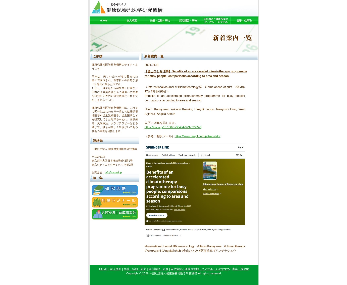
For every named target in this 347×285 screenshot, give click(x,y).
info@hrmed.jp (113, 172)
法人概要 (115, 269)
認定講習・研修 (158, 269)
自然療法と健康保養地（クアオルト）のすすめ (200, 269)
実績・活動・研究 (135, 269)
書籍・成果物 (240, 269)
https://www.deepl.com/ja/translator (197, 136)
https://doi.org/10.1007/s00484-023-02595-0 (173, 127)
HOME (103, 269)
